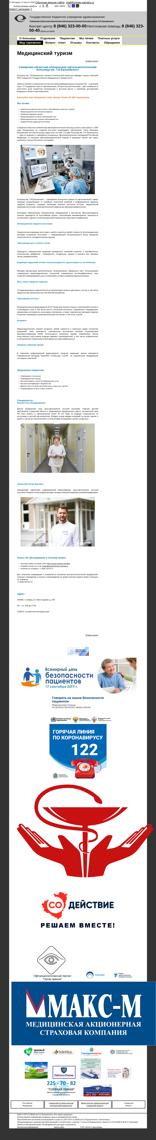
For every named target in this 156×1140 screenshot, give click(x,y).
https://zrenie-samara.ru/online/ (58, 564)
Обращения (112, 42)
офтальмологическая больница (20, 18)
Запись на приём (47, 31)
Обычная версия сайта (49, 2)
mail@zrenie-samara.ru (80, 2)
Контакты (92, 42)
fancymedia (97, 1127)
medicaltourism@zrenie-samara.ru (55, 566)
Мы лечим (86, 38)
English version (92, 61)
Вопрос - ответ (55, 42)
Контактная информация (27, 1127)
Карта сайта (59, 1127)
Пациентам (67, 38)
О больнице (27, 38)
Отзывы (76, 42)
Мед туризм (30, 42)
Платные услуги (109, 38)
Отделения (47, 38)
